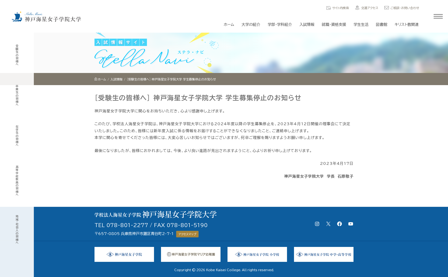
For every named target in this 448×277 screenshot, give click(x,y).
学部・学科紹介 (280, 24)
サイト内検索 (340, 8)
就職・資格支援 (334, 24)
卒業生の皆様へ (17, 95)
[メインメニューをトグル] (438, 16)
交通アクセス (369, 8)
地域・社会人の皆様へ (17, 229)
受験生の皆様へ (17, 55)
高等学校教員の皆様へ (17, 181)
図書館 (381, 24)
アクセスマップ (187, 234)
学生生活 (361, 24)
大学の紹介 (251, 24)
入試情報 (306, 24)
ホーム (229, 24)
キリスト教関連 (407, 24)
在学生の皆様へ (17, 135)
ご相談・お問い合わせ (404, 8)
